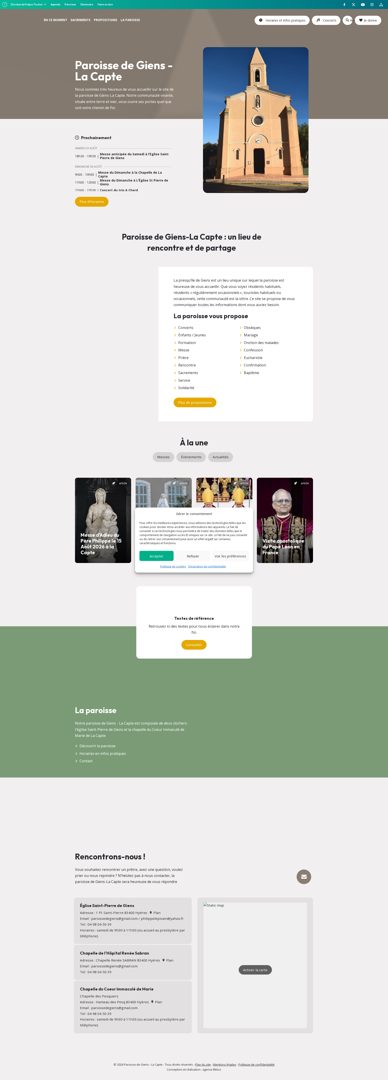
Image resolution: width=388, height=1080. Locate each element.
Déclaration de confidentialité (207, 566)
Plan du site (203, 1064)
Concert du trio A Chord (119, 190)
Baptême (251, 372)
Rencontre (187, 365)
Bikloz (217, 1069)
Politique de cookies (173, 566)
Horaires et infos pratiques (284, 20)
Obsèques (252, 327)
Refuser (193, 556)
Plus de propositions (195, 402)
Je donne (370, 20)
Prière (183, 357)
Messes (163, 457)
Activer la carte (255, 970)
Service (184, 380)
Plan (156, 912)
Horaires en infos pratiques (102, 753)
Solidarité (186, 387)
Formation (187, 342)
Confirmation (255, 365)
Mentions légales (224, 1064)
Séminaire (86, 4)
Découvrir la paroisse (97, 745)
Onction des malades (261, 342)
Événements (191, 457)
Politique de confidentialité (256, 1064)
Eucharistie (253, 357)
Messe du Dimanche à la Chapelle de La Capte (130, 174)
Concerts (328, 20)
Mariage (251, 335)
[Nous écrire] (304, 877)
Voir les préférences (230, 556)
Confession (253, 350)
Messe (183, 350)
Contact (86, 760)
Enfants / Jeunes (192, 335)
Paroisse (70, 4)
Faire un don (105, 4)
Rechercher (351, 20)
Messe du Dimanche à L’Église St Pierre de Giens (134, 182)
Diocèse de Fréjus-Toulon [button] (27, 4)
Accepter (156, 556)
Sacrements (188, 372)
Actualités (221, 457)
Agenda (55, 4)
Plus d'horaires (91, 201)
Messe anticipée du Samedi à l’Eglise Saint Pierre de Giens (134, 156)
